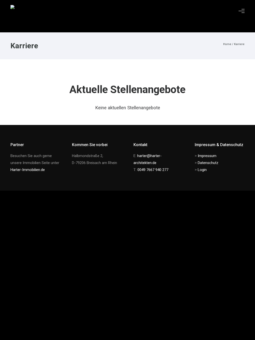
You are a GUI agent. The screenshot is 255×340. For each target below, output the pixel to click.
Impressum (207, 156)
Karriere (239, 44)
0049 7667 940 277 (152, 170)
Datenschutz (208, 163)
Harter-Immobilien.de (27, 170)
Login (202, 170)
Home (227, 44)
